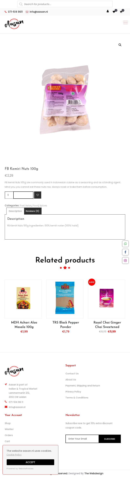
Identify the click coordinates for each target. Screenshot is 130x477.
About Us (70, 379)
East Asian (26, 205)
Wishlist (9, 429)
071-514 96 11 (16, 402)
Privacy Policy (73, 391)
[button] (120, 45)
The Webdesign (93, 473)
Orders (9, 435)
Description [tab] (15, 211)
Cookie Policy (14, 454)
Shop (8, 423)
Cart (7, 441)
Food (36, 205)
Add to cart (23, 195)
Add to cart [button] (23, 299)
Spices (43, 205)
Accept (30, 462)
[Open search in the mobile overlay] (65, 4)
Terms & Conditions (76, 397)
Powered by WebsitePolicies (19, 468)
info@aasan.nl (17, 407)
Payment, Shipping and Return (82, 385)
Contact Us (72, 373)
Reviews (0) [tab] (32, 211)
